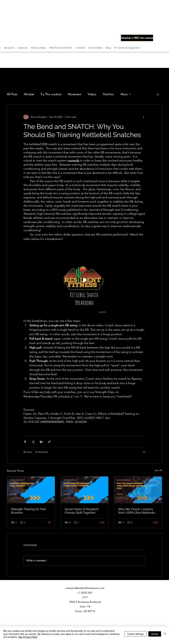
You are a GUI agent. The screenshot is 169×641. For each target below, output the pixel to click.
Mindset (29, 94)
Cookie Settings (135, 634)
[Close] (165, 633)
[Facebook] (82, 618)
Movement (74, 94)
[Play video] (84, 280)
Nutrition (108, 94)
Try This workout (51, 94)
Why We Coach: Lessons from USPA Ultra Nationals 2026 (136, 510)
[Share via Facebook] (25, 441)
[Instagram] (87, 618)
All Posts (12, 94)
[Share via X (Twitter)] (33, 441)
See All (158, 470)
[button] (157, 94)
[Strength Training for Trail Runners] (31, 490)
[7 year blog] (84, 490)
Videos (92, 94)
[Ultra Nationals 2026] (138, 490)
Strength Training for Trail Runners (28, 510)
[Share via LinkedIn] (41, 441)
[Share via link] (49, 441)
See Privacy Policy (27, 637)
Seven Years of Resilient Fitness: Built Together (81, 510)
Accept (154, 634)
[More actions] (144, 117)
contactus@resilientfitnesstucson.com (85, 588)
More (124, 94)
